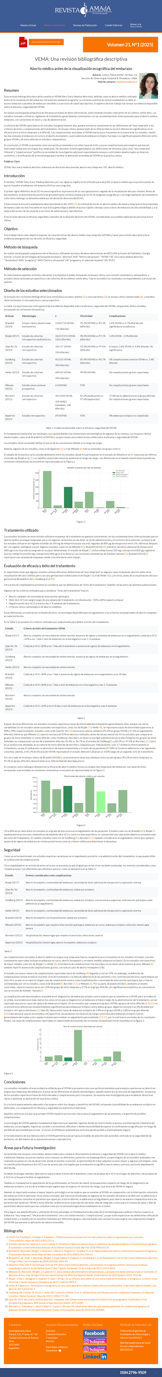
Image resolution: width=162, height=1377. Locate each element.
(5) (61, 448)
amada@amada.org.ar (20, 1330)
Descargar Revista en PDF (46, 42)
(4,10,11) (150, 1003)
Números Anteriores (54, 25)
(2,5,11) (103, 1017)
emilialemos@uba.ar (127, 81)
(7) (31, 458)
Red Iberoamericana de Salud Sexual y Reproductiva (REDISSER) (135, 1346)
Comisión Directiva (56, 1334)
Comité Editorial (113, 25)
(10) (70, 730)
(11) (148, 741)
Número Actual (28, 25)
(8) (108, 575)
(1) (75, 204)
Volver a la (136, 25)
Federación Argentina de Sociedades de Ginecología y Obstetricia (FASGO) (135, 1334)
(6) (81, 448)
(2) (84, 296)
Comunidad (52, 1337)
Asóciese (50, 1330)
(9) (52, 579)
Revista (50, 1341)
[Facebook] (95, 1335)
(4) (141, 296)
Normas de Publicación (85, 25)
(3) (104, 296)
